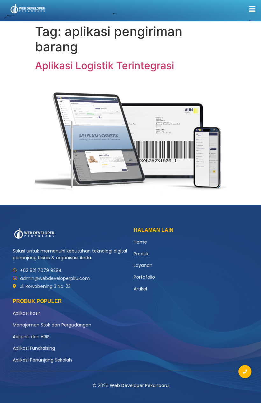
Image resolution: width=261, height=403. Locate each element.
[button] (252, 9)
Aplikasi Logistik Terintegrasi (104, 65)
